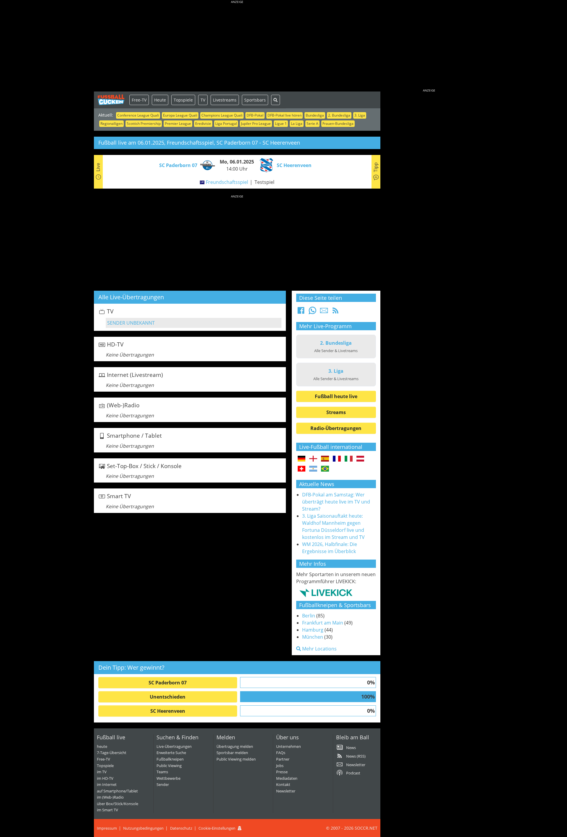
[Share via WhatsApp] (312, 312)
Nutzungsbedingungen (143, 828)
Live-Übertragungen (174, 746)
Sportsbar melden (232, 752)
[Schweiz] (302, 469)
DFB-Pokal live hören (285, 115)
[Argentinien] (313, 469)
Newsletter (285, 791)
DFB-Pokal (255, 115)
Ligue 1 (281, 123)
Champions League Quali (221, 115)
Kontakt (283, 784)
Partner (282, 759)
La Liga (296, 123)
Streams (336, 412)
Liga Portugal (226, 123)
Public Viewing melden (236, 759)
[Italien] (349, 459)
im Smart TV (107, 810)
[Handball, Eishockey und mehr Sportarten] (326, 592)
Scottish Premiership (144, 123)
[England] (313, 459)
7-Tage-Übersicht (111, 752)
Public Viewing (169, 765)
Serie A (312, 123)
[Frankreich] (337, 459)
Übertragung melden (234, 746)
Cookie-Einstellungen (216, 828)
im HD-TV (105, 778)
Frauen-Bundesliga (337, 123)
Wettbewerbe (168, 778)
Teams (162, 771)
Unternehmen (288, 746)
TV (203, 100)
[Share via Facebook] (301, 312)
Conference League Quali (138, 115)
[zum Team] (206, 164)
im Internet (107, 784)
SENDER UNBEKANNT (131, 323)
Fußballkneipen (170, 759)
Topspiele (183, 100)
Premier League (178, 123)
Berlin (308, 615)
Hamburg (312, 630)
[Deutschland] (302, 459)
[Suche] (275, 100)
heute (102, 746)
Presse (282, 771)
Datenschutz (181, 828)
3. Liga (359, 115)
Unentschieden (167, 697)
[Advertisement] (237, 47)
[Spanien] (325, 459)
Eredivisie (203, 123)
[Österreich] (360, 459)
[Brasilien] (325, 469)
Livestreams (225, 100)
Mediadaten (286, 778)
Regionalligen (111, 123)
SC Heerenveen (167, 711)
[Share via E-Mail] (324, 312)
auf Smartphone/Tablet (117, 791)
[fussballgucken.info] (111, 99)
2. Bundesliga (339, 115)
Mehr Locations (319, 648)
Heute (160, 100)
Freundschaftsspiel (227, 182)
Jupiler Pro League (256, 123)
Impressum (107, 828)
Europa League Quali (180, 115)
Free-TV (139, 100)
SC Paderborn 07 (168, 682)
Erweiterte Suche (171, 752)
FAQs (280, 752)
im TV (102, 771)
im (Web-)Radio (110, 797)
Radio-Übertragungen (335, 428)
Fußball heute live (336, 396)
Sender (163, 784)
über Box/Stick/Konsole (117, 803)
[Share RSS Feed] (335, 312)
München (312, 637)
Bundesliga (315, 115)
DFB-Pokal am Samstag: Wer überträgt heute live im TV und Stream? (336, 501)
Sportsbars (255, 100)
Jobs (280, 765)
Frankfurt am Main (322, 622)
